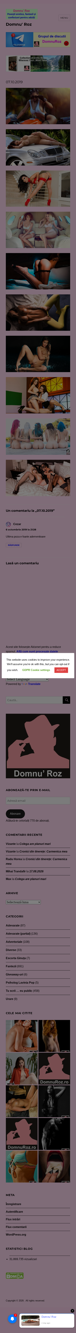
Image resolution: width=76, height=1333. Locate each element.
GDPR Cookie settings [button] (36, 669)
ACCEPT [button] (61, 670)
